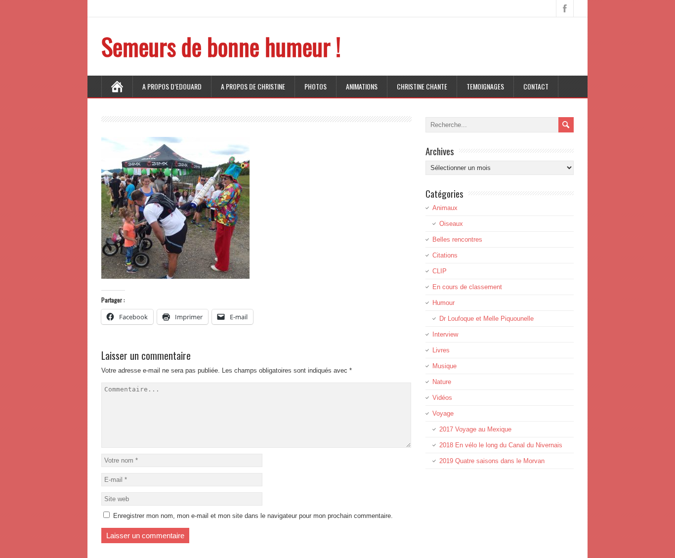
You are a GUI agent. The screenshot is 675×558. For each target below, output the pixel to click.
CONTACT (535, 86)
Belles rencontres (457, 239)
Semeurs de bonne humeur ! (221, 46)
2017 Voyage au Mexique (475, 429)
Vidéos (442, 397)
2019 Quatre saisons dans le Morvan (492, 461)
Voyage (443, 413)
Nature (441, 382)
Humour (443, 302)
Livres (441, 350)
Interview (445, 334)
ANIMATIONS (362, 86)
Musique (444, 366)
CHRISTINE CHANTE (422, 86)
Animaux (445, 208)
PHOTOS (315, 86)
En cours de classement (467, 287)
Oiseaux (451, 223)
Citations (445, 255)
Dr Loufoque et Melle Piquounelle (486, 318)
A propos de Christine (253, 86)
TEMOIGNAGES (485, 86)
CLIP (439, 271)
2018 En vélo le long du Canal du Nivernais (500, 445)
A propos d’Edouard (172, 86)
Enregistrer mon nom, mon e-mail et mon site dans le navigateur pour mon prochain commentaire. (253, 515)
